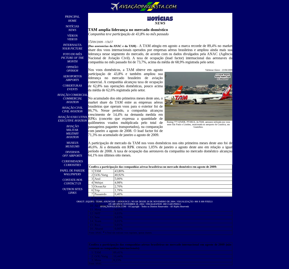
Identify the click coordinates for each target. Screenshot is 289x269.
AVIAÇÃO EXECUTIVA (72, 118)
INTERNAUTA (72, 46)
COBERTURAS (72, 87)
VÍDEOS (72, 37)
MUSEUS (72, 144)
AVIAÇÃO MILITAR (72, 132)
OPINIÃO (72, 68)
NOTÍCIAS (72, 28)
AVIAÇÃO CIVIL (72, 109)
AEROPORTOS (72, 78)
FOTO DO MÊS (72, 57)
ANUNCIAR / (117, 201)
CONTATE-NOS (72, 181)
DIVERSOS (72, 153)
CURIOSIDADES (72, 163)
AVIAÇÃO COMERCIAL (72, 98)
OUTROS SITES (72, 190)
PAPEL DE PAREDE (72, 172)
